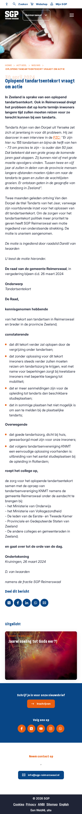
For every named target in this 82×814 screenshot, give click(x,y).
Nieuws (36, 65)
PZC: (57, 137)
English (64, 804)
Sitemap (52, 804)
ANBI (41, 804)
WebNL (41, 810)
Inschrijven (43, 703)
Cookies (18, 804)
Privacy (31, 804)
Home (8, 65)
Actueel (21, 65)
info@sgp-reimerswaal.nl (44, 775)
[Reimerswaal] (12, 15)
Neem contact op (41, 756)
